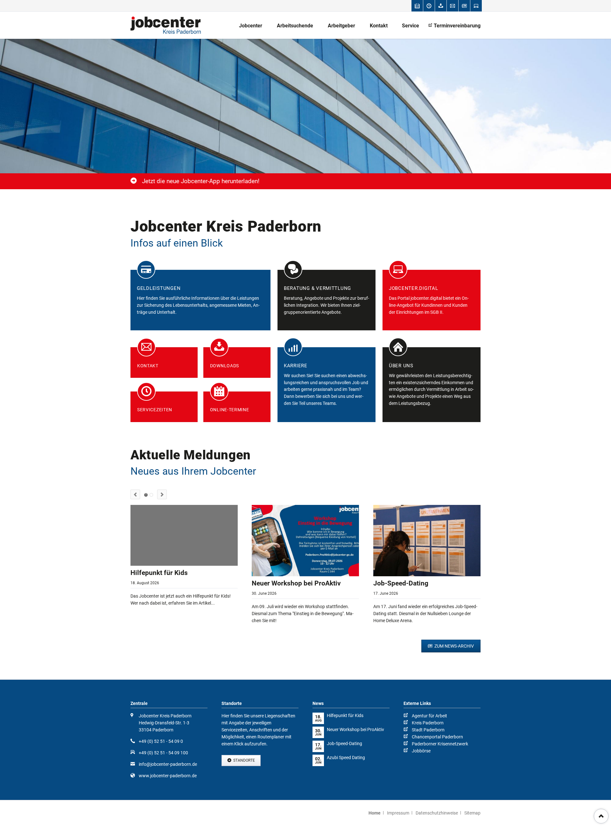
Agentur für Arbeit (429, 715)
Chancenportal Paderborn (437, 736)
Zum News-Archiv (453, 646)
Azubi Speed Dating (346, 757)
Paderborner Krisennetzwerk (440, 743)
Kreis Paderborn (428, 722)
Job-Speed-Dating (400, 583)
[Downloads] (440, 5)
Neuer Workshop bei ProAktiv (296, 583)
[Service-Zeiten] (429, 5)
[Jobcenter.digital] (476, 5)
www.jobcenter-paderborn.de (168, 775)
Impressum (398, 812)
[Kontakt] (452, 5)
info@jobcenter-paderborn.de (168, 764)
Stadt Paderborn (428, 729)
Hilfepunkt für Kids (159, 573)
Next (162, 494)
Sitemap (472, 812)
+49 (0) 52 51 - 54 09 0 (161, 741)
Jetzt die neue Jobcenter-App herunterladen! (200, 181)
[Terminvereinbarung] (417, 5)
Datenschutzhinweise (437, 812)
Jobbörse (421, 750)
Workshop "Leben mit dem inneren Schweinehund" (151, 494)
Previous (135, 494)
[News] (464, 5)
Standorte (243, 760)
